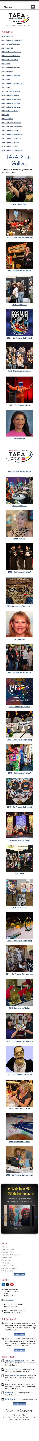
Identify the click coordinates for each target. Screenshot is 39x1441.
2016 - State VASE (7, 119)
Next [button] (36, 1217)
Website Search (10, 1268)
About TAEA (8, 1249)
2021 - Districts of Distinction (11, 91)
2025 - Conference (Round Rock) (12, 40)
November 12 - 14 (11, 1399)
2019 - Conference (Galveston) (11, 99)
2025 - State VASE (7, 48)
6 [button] (24, 1228)
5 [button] (21, 1228)
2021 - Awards (6, 87)
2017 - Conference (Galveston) (11, 107)
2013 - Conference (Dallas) (10, 130)
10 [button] (21, 1231)
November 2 (9, 1393)
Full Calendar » (19, 1404)
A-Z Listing (8, 1271)
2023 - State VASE (7, 71)
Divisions (7, 1260)
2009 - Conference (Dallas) (10, 146)
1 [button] (7, 1228)
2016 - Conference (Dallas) (10, 111)
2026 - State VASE (7, 36)
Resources (7, 1257)
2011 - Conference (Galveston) (11, 138)
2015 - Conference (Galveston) (11, 123)
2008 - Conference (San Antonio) (12, 150)
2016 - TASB (5, 115)
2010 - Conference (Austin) (10, 142)
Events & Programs (12, 1255)
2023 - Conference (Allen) (10, 60)
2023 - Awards (6, 64)
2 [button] (11, 1228)
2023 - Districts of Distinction (11, 68)
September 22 (10, 1369)
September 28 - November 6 (15, 1376)
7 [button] (27, 1228)
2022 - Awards (6, 79)
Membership (8, 1252)
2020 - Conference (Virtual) (10, 95)
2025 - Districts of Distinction (11, 44)
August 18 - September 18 (14, 1361)
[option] (19, 1217)
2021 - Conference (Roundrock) (12, 83)
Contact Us (8, 1265)
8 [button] (30, 1228)
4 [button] (17, 1228)
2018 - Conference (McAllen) (11, 103)
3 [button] (14, 1228)
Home (5, 1247)
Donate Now (19, 1275)
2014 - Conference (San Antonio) (12, 127)
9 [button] (33, 1228)
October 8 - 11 (10, 1384)
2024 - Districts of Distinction (11, 56)
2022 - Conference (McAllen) (11, 75)
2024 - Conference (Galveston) (11, 52)
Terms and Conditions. (19, 1419)
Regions (6, 1263)
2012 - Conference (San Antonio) (12, 134)
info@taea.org (9, 1300)
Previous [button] (3, 1217)
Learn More (19, 1335)
